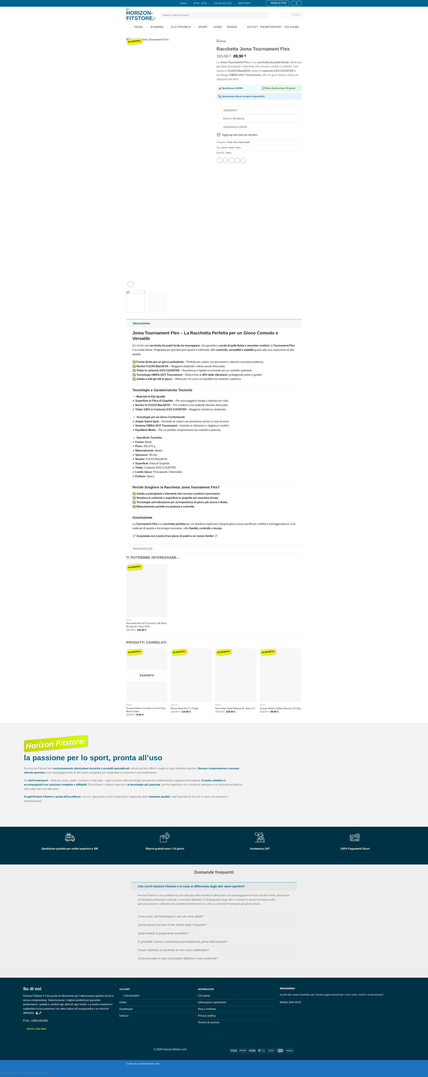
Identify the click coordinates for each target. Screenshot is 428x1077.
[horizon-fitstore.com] (141, 15)
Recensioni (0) (142, 548)
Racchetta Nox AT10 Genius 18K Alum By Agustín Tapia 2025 (146, 625)
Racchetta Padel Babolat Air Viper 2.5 (235, 708)
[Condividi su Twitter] (225, 160)
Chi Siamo (291, 27)
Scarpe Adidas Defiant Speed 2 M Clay (280, 708)
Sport (203, 27)
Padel (139, 27)
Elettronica (181, 27)
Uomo (217, 27)
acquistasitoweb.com (148, 1063)
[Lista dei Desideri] (284, 15)
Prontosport (271, 27)
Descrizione (141, 323)
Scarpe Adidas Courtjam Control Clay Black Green (146, 710)
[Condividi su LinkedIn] (243, 160)
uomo (238, 147)
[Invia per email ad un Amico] (231, 160)
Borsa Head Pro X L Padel (184, 708)
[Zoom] (130, 284)
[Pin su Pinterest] (237, 160)
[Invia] (266, 15)
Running (157, 27)
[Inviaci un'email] (293, 3)
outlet (231, 147)
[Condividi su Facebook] (219, 160)
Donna (232, 27)
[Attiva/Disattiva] (220, 110)
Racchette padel (242, 142)
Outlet (250, 26)
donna (224, 147)
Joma (228, 152)
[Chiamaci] (299, 3)
